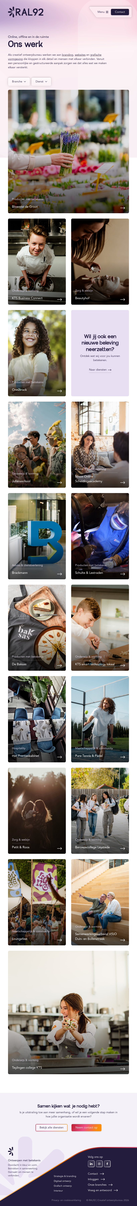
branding (67, 55)
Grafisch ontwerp (63, 1186)
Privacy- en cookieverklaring (66, 1200)
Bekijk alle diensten (51, 1127)
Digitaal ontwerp (62, 1181)
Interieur (58, 1190)
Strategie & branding (65, 1176)
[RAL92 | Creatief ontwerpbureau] (25, 12)
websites (80, 55)
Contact (120, 12)
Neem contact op (86, 1127)
